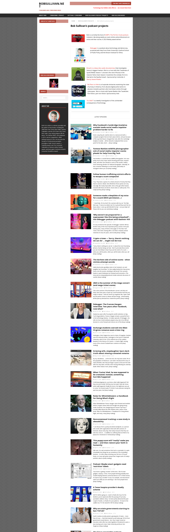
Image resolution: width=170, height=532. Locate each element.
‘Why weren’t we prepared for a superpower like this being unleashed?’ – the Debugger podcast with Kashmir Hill (111, 217)
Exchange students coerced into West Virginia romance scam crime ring (110, 329)
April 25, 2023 (98, 424)
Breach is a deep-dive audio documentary (101, 68)
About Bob (42, 15)
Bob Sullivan (110, 132)
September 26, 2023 (100, 243)
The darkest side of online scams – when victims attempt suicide (111, 260)
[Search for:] (54, 97)
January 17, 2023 (99, 513)
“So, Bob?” (90, 101)
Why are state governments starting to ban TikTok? (111, 509)
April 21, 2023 (98, 447)
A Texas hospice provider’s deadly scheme (108, 488)
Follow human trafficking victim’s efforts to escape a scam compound (112, 175)
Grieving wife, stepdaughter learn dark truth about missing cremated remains (111, 352)
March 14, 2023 (98, 469)
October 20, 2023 (99, 200)
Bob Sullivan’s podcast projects (96, 15)
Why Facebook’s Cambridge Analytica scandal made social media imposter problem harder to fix (110, 127)
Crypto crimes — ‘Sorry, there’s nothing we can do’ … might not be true (111, 239)
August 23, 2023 (99, 288)
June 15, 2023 (98, 332)
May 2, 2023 (98, 401)
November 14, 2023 (100, 179)
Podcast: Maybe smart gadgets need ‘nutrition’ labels (109, 465)
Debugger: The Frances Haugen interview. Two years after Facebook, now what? (110, 306)
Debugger (93, 48)
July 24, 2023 (98, 311)
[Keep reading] (113, 143)
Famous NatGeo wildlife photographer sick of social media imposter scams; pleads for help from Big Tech (111, 150)
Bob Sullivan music (118, 15)
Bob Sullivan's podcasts (86, 21)
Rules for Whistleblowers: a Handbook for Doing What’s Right (110, 397)
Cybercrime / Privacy (57, 15)
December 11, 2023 (100, 156)
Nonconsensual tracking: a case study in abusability (111, 420)
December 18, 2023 (100, 132)
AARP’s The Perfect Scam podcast (116, 35)
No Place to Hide (93, 84)
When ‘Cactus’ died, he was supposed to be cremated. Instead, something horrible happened (111, 374)
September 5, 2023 (99, 264)
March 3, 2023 (98, 492)
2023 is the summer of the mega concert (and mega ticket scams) (111, 284)
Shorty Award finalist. (94, 79)
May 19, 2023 (98, 356)
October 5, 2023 (99, 222)
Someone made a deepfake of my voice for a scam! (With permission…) (110, 196)
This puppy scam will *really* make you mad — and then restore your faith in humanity (111, 442)
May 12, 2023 (98, 379)
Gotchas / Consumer (75, 15)
